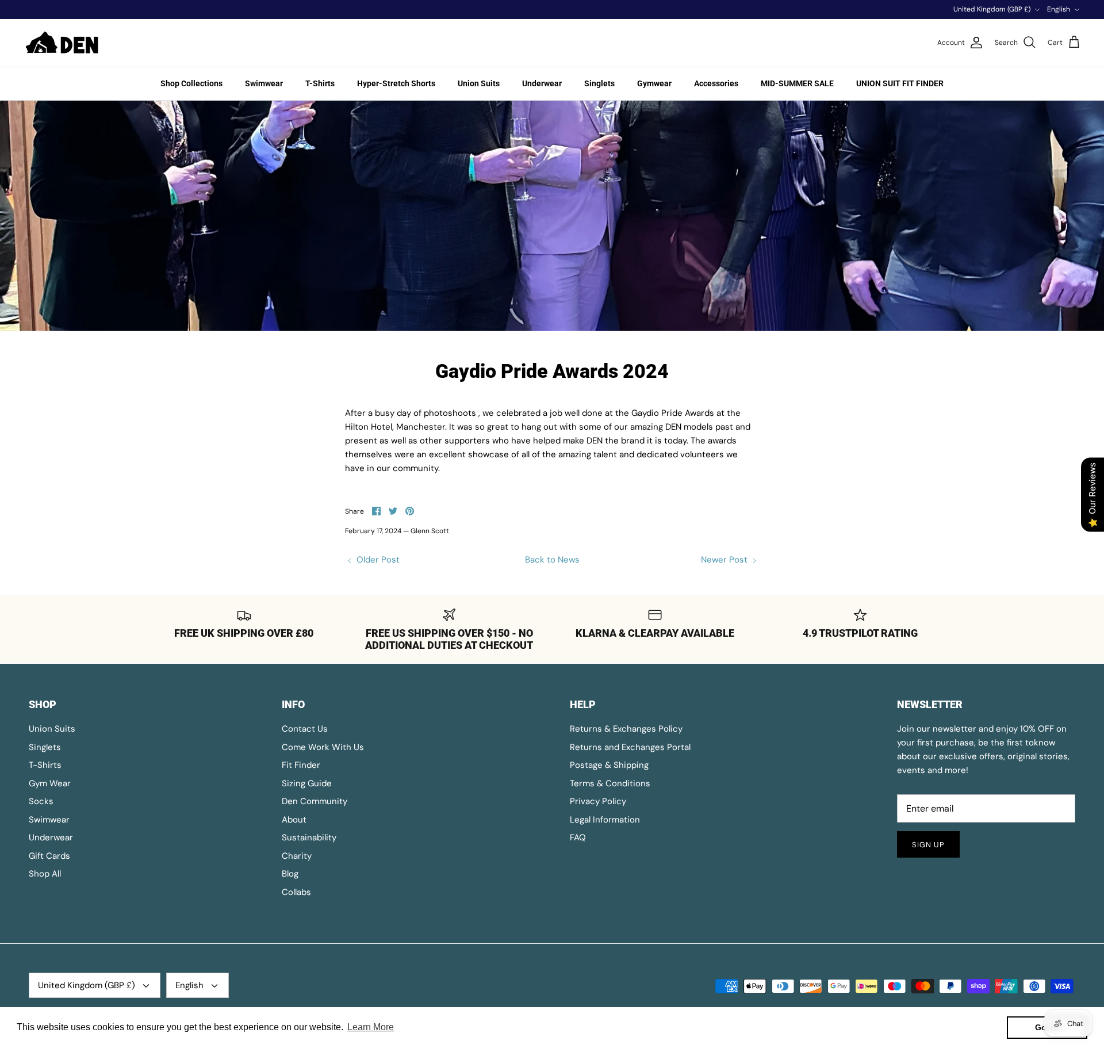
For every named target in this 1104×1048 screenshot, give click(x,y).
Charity (297, 856)
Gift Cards (49, 856)
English (1058, 9)
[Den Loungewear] (63, 42)
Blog (290, 873)
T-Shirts (320, 83)
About (294, 819)
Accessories (716, 83)
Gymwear (654, 83)
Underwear (542, 83)
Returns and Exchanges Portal (630, 747)
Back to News (552, 559)
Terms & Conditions (610, 783)
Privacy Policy (598, 801)
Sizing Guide (307, 783)
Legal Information (605, 819)
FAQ (578, 837)
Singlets (599, 83)
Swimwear (264, 83)
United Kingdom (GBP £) (991, 9)
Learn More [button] (370, 1027)
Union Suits (479, 83)
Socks (41, 801)
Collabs (296, 892)
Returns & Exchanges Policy (626, 729)
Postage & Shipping (609, 765)
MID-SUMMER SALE (797, 83)
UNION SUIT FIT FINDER (900, 83)
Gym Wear (50, 783)
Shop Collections (191, 83)
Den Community (314, 801)
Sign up (928, 845)
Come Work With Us (323, 747)
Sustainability (309, 837)
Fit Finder (301, 765)
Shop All (45, 873)
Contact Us (305, 729)
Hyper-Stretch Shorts (396, 83)
